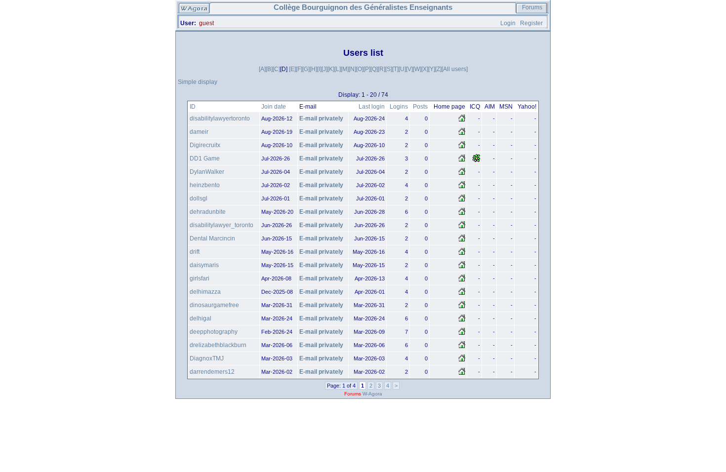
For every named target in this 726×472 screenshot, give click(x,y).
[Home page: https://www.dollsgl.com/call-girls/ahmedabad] (461, 200)
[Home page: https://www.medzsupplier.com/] (461, 347)
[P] (366, 69)
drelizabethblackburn (218, 345)
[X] (424, 69)
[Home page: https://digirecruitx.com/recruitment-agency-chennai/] (461, 147)
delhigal (200, 318)
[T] (395, 69)
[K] (330, 69)
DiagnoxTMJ (207, 358)
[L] (337, 69)
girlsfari (199, 278)
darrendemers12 (212, 371)
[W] (417, 69)
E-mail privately (321, 118)
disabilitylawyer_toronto (221, 225)
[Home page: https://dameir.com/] (461, 134)
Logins (399, 106)
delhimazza (205, 291)
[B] (269, 69)
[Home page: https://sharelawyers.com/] (461, 120)
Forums (532, 7)
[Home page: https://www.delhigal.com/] (461, 320)
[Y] (431, 69)
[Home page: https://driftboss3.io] (461, 254)
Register (531, 23)
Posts (420, 106)
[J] (324, 69)
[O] (359, 69)
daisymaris (204, 265)
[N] (352, 69)
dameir (199, 131)
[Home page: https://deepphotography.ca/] (461, 334)
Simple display (197, 82)
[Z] (438, 69)
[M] (345, 69)
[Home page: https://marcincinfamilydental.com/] (461, 240)
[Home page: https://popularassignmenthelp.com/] (461, 267)
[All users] (455, 69)
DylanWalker (207, 171)
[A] (262, 69)
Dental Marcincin (212, 238)
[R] (381, 69)
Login (508, 23)
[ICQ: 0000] (476, 160)
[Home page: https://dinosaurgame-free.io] (461, 307)
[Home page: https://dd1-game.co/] (461, 160)
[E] (292, 69)
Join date (273, 106)
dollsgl (198, 198)
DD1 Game (205, 158)
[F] (299, 69)
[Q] (374, 69)
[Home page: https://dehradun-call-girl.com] (461, 214)
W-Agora (372, 393)
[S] (388, 69)
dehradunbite (208, 211)
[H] (313, 69)
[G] (306, 69)
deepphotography (214, 331)
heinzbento (205, 185)
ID (193, 106)
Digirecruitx (205, 145)
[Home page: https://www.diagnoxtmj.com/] (461, 360)
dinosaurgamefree (214, 305)
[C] (276, 69)
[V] (409, 69)
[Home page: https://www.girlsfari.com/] (461, 280)
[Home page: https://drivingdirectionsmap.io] (461, 187)
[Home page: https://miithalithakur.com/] (461, 294)
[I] (319, 69)
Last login (372, 106)
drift (195, 251)
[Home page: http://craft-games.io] (461, 174)
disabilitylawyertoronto (220, 118)
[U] (402, 69)
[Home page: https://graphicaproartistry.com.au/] (461, 374)
